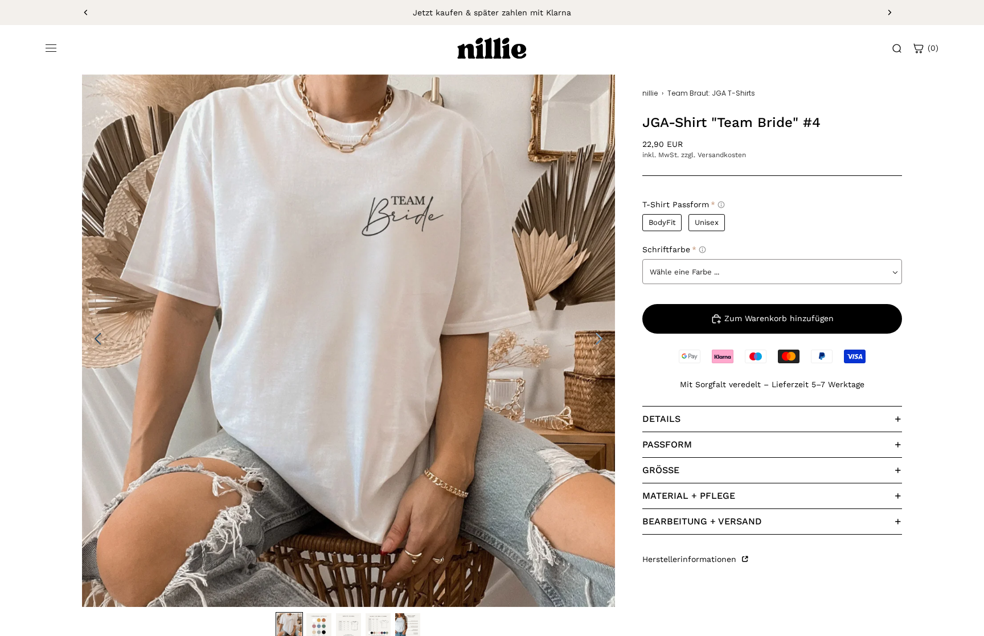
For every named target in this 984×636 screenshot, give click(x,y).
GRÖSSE (660, 470)
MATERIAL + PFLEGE (688, 495)
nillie (650, 93)
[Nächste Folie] (889, 12)
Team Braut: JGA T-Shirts (711, 93)
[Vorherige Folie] (86, 12)
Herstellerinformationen (690, 559)
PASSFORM (667, 444)
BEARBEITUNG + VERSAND (702, 521)
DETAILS (661, 418)
